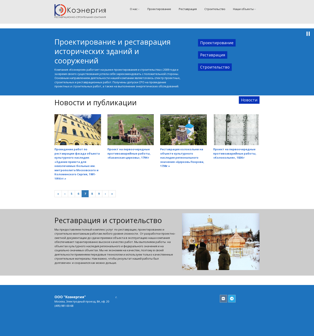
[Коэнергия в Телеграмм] (232, 299)
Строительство (215, 67)
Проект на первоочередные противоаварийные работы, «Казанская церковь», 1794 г (129, 153)
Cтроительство (214, 9)
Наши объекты (243, 9)
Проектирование (159, 9)
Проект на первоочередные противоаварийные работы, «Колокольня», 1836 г (234, 153)
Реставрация (188, 9)
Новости (249, 99)
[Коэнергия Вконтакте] (223, 299)
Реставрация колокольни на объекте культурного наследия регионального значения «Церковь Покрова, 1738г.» (182, 157)
